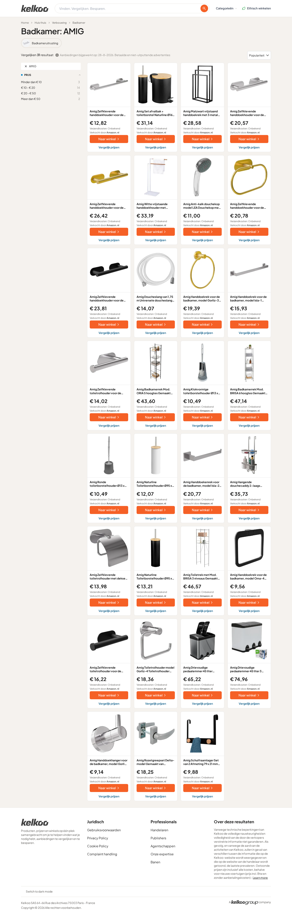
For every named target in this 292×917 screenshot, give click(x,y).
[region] (146, 43)
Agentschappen (163, 846)
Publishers (158, 838)
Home (25, 22)
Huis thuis (40, 22)
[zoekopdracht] (204, 8)
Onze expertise (162, 854)
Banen (155, 862)
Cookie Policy (97, 846)
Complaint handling (102, 854)
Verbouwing (59, 22)
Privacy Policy (97, 838)
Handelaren (159, 830)
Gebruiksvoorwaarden (104, 830)
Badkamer (78, 22)
